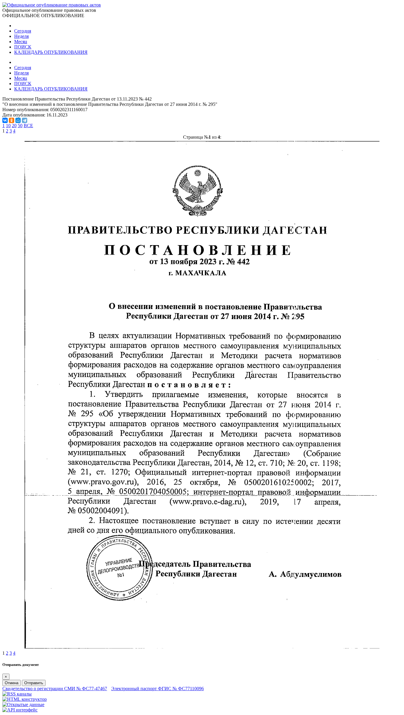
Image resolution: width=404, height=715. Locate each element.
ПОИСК (22, 46)
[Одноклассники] (11, 120)
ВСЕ (28, 125)
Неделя (21, 36)
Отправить (33, 683)
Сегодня (22, 30)
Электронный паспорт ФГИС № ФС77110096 (157, 688)
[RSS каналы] (17, 693)
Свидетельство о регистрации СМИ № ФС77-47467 (54, 688)
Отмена (11, 683)
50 (20, 125)
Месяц (20, 41)
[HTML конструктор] (24, 699)
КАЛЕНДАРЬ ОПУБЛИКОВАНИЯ (51, 52)
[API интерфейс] (20, 709)
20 (14, 125)
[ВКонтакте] (5, 120)
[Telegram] (24, 120)
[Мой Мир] (18, 120)
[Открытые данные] (23, 704)
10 (8, 125)
